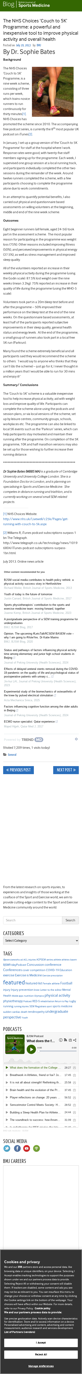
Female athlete (51, 983)
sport (49, 1006)
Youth (25, 1017)
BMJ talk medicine (12, 1130)
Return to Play (61, 1001)
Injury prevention (22, 990)
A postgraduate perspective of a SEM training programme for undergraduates (41, 621)
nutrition (29, 995)
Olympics (39, 996)
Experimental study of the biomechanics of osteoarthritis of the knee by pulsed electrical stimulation (40, 693)
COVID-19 (52, 970)
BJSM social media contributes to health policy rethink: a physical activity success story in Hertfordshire (39, 581)
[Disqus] (41, 830)
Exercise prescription (52, 975)
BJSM (25, 1130)
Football (66, 983)
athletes (66, 959)
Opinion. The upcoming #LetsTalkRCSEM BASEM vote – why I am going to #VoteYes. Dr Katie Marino (39, 635)
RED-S (36, 1001)
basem (73, 959)
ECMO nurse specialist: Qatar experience (29, 721)
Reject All (41, 1354)
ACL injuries (30, 959)
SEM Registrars (37, 1006)
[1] (24, 114)
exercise (8, 975)
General (12, 754)
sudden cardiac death (15, 1011)
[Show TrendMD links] (76, 739)
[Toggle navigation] (73, 5)
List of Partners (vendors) (19, 1332)
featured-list (33, 983)
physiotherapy (13, 1001)
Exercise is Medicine (28, 975)
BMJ (39, 45)
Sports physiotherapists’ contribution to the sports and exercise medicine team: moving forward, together (37, 606)
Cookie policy (42, 1308)
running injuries (21, 1006)
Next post (64, 770)
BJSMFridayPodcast (14, 964)
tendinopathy (36, 1011)
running (8, 1006)
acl (21, 959)
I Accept (41, 1342)
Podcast (27, 1001)
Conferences (12, 970)
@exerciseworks (11, 959)
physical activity (57, 995)
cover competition (33, 970)
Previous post (20, 770)
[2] (30, 134)
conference (53, 965)
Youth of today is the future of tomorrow (28, 594)
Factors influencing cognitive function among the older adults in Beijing (41, 708)
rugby (72, 1001)
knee (37, 989)
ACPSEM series (44, 959)
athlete (57, 959)
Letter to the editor (51, 989)
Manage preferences (41, 1366)
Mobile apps (17, 996)
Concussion (35, 965)
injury (6, 990)
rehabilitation (47, 1001)
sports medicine (62, 1006)
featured (14, 982)
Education (66, 970)
